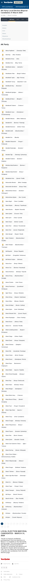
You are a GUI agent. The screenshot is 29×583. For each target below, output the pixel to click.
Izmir (3, 30)
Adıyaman (5, 36)
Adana (4, 33)
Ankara (4, 28)
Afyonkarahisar (6, 39)
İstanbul (4, 25)
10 (2, 526)
